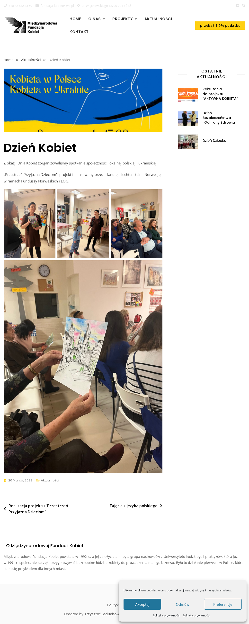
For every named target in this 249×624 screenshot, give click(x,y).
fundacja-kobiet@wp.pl (57, 5)
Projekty (122, 18)
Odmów (182, 604)
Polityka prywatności (166, 615)
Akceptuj (142, 604)
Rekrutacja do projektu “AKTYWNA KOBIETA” (220, 94)
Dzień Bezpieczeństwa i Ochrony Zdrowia (219, 117)
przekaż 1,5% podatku (220, 25)
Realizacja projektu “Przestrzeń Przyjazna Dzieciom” (38, 509)
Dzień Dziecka (214, 140)
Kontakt (79, 31)
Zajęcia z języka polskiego (133, 505)
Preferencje (222, 604)
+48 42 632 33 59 (20, 5)
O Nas (94, 18)
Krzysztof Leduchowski (104, 614)
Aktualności (158, 18)
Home (75, 18)
